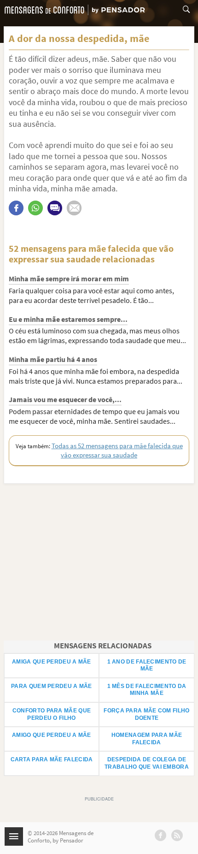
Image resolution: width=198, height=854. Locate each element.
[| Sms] (54, 208)
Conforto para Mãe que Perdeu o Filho (51, 714)
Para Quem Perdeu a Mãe (51, 686)
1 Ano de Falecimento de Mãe (146, 665)
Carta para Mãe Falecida (52, 759)
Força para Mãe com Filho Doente (146, 714)
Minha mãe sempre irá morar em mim (69, 278)
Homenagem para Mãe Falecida (146, 739)
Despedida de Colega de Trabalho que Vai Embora (147, 763)
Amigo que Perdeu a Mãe (51, 735)
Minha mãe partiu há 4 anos (53, 359)
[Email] (74, 208)
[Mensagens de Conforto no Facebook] (160, 835)
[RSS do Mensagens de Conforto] (177, 835)
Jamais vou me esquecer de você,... (65, 399)
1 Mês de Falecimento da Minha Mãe (146, 690)
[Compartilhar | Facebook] (16, 208)
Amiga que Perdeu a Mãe (51, 661)
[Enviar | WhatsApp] (35, 208)
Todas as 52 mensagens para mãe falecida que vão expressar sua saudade (117, 450)
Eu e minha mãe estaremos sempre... (68, 319)
